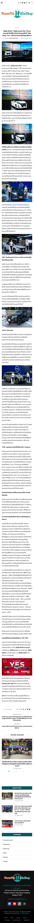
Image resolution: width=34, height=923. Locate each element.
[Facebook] (18, 2)
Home (6, 918)
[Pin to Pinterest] (23, 709)
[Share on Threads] (25, 709)
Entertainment (8, 840)
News (5, 853)
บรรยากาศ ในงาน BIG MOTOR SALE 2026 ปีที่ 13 (23, 822)
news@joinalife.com (20, 899)
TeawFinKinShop (13, 38)
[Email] (24, 2)
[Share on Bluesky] (27, 709)
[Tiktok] (26, 2)
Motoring (6, 849)
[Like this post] (18, 709)
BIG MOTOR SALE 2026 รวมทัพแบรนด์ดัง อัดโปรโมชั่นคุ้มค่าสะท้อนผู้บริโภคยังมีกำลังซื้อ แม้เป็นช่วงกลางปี (17, 764)
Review (5, 857)
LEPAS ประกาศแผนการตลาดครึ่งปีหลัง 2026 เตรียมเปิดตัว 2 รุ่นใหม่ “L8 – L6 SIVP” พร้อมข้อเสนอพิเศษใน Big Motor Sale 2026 (23, 809)
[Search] (32, 2)
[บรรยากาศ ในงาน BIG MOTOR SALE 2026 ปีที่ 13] (7, 823)
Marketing (6, 844)
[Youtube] (22, 2)
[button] (3, 755)
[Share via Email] (29, 709)
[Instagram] (20, 2)
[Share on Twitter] (21, 709)
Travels (5, 861)
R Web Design (24, 913)
